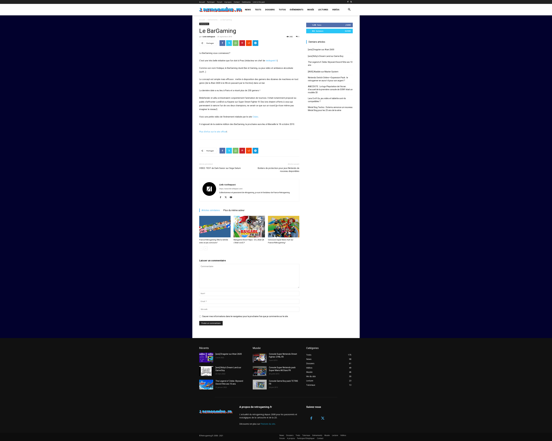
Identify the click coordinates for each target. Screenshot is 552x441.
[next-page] (205, 248)
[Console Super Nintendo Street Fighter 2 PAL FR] (260, 357)
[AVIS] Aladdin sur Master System (323, 72)
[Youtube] (232, 197)
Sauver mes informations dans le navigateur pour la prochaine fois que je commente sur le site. (245, 316)
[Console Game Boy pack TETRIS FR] (260, 384)
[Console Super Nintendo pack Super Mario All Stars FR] (260, 371)
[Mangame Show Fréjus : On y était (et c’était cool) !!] (249, 226)
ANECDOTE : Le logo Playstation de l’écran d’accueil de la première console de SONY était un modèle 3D (330, 89)
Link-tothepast (209, 36)
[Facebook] (347, 2)
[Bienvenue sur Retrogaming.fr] (216, 9)
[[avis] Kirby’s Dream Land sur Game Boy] (206, 371)
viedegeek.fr (271, 60)
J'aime (348, 25)
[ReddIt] (249, 43)
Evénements (212, 20)
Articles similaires (211, 210)
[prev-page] (201, 248)
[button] (349, 9)
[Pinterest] (242, 43)
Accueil (202, 20)
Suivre (348, 31)
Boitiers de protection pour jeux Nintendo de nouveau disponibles (278, 169)
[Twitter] (351, 2)
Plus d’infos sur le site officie (213, 131)
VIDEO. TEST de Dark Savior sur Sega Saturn (220, 168)
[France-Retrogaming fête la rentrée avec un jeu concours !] (215, 226)
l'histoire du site (268, 423)
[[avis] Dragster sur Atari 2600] (206, 357)
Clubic (255, 116)
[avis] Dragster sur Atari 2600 (321, 49)
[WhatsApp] (235, 43)
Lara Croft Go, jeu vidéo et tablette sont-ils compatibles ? (327, 100)
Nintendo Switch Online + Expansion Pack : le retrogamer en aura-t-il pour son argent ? (328, 79)
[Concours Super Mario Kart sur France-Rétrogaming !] (283, 226)
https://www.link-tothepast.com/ (231, 189)
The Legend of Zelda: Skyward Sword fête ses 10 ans (330, 63)
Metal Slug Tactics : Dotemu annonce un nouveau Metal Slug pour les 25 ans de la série (330, 108)
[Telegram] (255, 43)
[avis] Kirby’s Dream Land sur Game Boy (325, 56)
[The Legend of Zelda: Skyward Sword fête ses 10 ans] (206, 384)
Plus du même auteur (234, 210)
